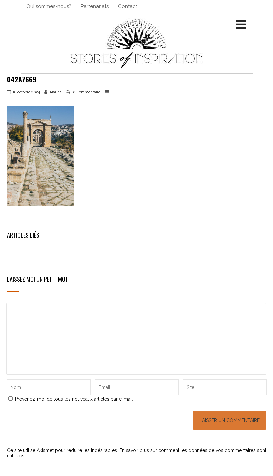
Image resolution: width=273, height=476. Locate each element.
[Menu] (241, 24)
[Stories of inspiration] (136, 70)
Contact (127, 6)
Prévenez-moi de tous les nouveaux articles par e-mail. (74, 399)
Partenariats (95, 6)
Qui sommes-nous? (48, 6)
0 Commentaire (86, 92)
